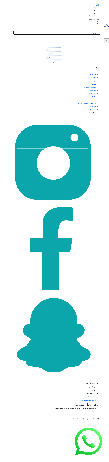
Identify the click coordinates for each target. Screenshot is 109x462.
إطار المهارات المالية (91, 90)
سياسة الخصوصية (65, 415)
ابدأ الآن (93, 412)
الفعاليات (94, 84)
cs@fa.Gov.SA (90, 397)
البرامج (94, 77)
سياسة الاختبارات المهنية (92, 415)
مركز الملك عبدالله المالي (87, 400)
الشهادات (94, 81)
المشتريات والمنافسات (90, 87)
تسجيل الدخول (92, 93)
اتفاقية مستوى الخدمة (53, 415)
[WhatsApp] (88, 441)
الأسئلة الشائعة (92, 109)
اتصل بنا (94, 97)
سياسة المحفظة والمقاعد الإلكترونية (22, 415)
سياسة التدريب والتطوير (78, 415)
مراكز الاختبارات (92, 106)
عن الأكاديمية (93, 74)
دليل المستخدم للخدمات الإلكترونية (87, 103)
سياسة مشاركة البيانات (40, 415)
